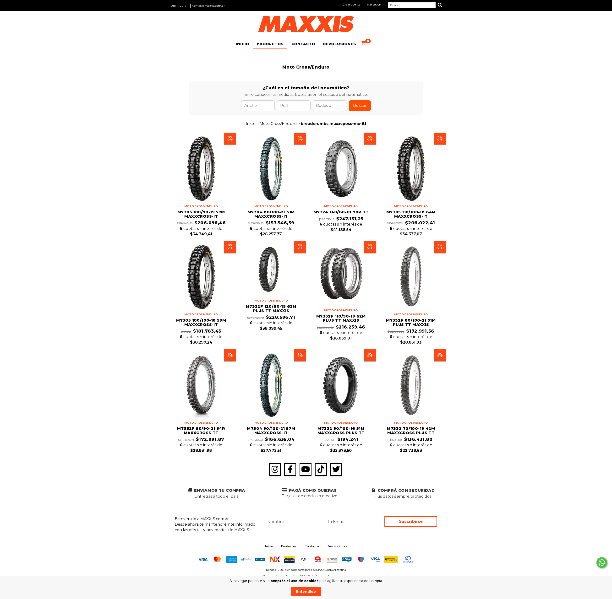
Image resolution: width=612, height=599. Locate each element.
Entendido (306, 591)
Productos (270, 44)
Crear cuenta (352, 4)
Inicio (242, 44)
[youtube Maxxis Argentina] (305, 469)
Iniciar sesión (372, 4)
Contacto (303, 44)
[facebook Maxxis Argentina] (290, 469)
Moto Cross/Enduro (278, 123)
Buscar (359, 105)
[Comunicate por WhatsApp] (601, 562)
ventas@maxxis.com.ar (208, 5)
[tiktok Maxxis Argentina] (321, 469)
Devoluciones (339, 44)
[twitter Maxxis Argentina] (336, 469)
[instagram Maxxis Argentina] (275, 469)
